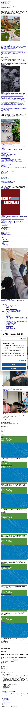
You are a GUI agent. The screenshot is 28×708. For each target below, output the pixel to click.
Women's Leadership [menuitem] (10, 94)
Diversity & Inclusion (5, 92)
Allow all (14, 364)
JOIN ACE (3, 237)
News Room (6, 239)
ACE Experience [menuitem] (4, 225)
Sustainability (3, 165)
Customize (13, 368)
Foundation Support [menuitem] (16, 222)
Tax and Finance (4, 166)
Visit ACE (5, 703)
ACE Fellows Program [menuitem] (5, 46)
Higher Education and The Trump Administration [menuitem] (11, 161)
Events (4, 242)
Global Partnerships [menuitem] (20, 103)
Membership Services (5, 217)
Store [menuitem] (22, 222)
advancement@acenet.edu (6, 234)
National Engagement (5, 158)
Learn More (3, 65)
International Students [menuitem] (5, 104)
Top (1, 301)
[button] (15, 6)
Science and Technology (6, 164)
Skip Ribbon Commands (6, 1)
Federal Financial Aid (5, 152)
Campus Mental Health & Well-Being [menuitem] (9, 98)
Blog (4, 243)
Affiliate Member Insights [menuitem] (6, 222)
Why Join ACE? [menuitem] (4, 216)
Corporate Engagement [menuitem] (20, 221)
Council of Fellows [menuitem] (15, 46)
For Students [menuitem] (8, 52)
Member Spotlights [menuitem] (22, 216)
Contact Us (5, 698)
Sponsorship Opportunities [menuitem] (10, 56)
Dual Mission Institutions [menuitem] (10, 47)
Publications (5, 241)
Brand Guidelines (7, 702)
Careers (5, 704)
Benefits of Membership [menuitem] (13, 216)
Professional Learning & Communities (9, 45)
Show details (20, 360)
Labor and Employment (6, 155)
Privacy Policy (6, 700)
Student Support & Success (6, 97)
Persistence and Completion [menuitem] (10, 100)
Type (2, 428)
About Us (5, 245)
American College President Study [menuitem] (16, 108)
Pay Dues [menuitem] (14, 219)
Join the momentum (5, 188)
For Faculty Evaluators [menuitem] (16, 52)
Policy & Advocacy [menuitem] (5, 110)
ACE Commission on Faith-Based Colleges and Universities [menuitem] (13, 48)
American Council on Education (7, 300)
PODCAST (5, 244)
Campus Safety (4, 148)
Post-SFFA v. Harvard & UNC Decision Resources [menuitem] (12, 96)
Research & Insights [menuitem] (5, 57)
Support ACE (3, 220)
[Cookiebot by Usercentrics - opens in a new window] (20, 339)
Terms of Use (6, 699)
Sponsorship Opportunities (6, 223)
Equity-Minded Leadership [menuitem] (20, 94)
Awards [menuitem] (2, 56)
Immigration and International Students (9, 154)
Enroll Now (3, 14)
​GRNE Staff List (4, 173)
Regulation (3, 162)
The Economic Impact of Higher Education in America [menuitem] (12, 159)
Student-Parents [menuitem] (13, 99)
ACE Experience (4, 54)
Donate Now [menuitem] (12, 221)
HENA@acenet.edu (5, 178)
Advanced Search (4, 423)
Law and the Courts (5, 156)
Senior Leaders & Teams (6, 107)
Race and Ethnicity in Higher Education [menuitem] (9, 93)
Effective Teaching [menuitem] (21, 100)
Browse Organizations (13, 423)
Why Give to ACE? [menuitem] (5, 221)
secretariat (5, 692)
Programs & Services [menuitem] (5, 7)
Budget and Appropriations (6, 144)
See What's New (4, 117)
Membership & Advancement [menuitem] (7, 182)
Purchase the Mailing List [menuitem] (6, 219)
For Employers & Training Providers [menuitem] (8, 51)
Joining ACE (3, 215)
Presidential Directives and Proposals (8, 160)
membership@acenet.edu (6, 229)
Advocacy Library (4, 181)
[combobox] (7, 6)
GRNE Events (11, 181)
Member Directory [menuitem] (20, 219)
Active (2, 430)
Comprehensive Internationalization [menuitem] (8, 103)
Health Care (3, 153)
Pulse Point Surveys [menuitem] (5, 108)
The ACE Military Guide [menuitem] (12, 53)
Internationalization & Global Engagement (10, 102)
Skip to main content (5, 2)
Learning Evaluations (5, 49)
